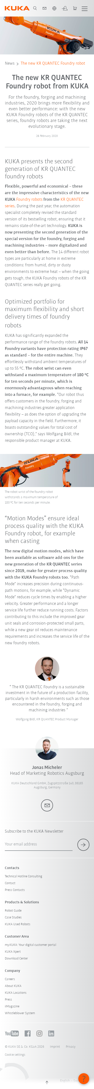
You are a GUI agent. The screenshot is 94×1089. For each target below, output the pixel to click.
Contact (10, 883)
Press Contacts (15, 890)
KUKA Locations (16, 993)
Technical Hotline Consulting (23, 876)
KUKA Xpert (13, 952)
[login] (64, 8)
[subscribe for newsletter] (83, 845)
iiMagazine (12, 1006)
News (9, 63)
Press (8, 1000)
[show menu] (84, 8)
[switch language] (54, 8)
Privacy (70, 1047)
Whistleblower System (20, 1013)
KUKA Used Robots (17, 924)
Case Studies (13, 917)
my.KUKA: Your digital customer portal (30, 945)
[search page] (35, 8)
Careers (10, 979)
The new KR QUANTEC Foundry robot (53, 63)
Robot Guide (13, 911)
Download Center (16, 958)
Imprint (55, 1047)
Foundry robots (29, 200)
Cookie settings (15, 1055)
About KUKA (13, 986)
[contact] (44, 8)
